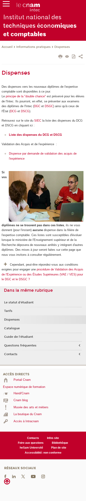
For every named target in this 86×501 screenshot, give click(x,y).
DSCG (25, 111)
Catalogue (12, 328)
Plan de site (58, 447)
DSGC (49, 106)
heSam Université (31, 447)
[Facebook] (5, 476)
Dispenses (62, 47)
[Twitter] (23, 476)
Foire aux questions (31, 442)
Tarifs (8, 311)
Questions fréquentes (20, 345)
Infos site (53, 438)
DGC (37, 106)
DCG (13, 111)
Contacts (10, 354)
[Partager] (81, 57)
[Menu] (6, 5)
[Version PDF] (74, 57)
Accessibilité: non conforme (43, 452)
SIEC (37, 120)
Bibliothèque (60, 442)
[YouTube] (33, 476)
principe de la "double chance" (26, 96)
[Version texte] (67, 57)
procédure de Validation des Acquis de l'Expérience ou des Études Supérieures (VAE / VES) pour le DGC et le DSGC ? (42, 274)
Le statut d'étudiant (18, 302)
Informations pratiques (33, 47)
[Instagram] (43, 476)
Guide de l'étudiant (18, 337)
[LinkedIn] (14, 476)
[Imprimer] (60, 57)
